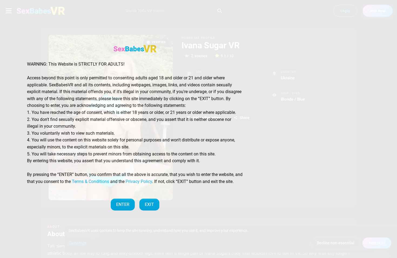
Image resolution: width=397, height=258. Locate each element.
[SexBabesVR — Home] (135, 48)
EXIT (149, 204)
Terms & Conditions (90, 181)
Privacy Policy (139, 181)
